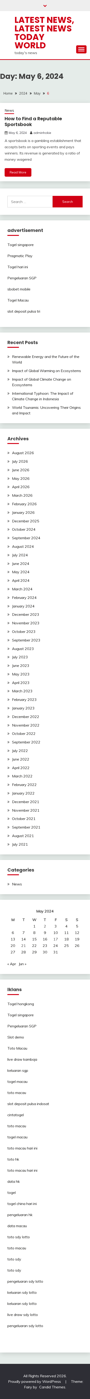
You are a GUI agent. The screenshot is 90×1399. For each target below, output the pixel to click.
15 (34, 939)
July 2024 (20, 555)
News (9, 110)
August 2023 (23, 648)
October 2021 (24, 818)
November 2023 (25, 623)
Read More (18, 172)
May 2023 (21, 674)
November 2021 (25, 810)
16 (45, 939)
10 (55, 932)
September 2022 (26, 742)
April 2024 (21, 580)
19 (77, 939)
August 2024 (23, 546)
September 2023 (26, 640)
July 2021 (20, 844)
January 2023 (23, 708)
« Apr (11, 963)
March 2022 (22, 776)
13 (13, 939)
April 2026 (21, 486)
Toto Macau (17, 1048)
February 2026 (24, 504)
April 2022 (21, 767)
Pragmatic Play (20, 255)
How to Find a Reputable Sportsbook (33, 121)
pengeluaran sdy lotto (25, 1325)
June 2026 (20, 470)
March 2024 (22, 589)
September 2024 (26, 538)
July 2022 (20, 750)
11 (66, 932)
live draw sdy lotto (22, 1314)
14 (23, 939)
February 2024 (24, 597)
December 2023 (25, 614)
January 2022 (23, 793)
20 (13, 945)
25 (66, 945)
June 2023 (20, 665)
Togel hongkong (20, 1003)
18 (66, 939)
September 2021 (26, 827)
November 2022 (25, 725)
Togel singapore (20, 244)
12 (77, 932)
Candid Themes (52, 1387)
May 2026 (21, 478)
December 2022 (25, 716)
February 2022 (24, 784)
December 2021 (25, 801)
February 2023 (24, 699)
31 (55, 952)
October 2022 (24, 733)
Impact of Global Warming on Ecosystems (46, 370)
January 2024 (23, 606)
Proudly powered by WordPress (35, 1381)
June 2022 (20, 759)
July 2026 (20, 461)
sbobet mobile (18, 289)
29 (34, 952)
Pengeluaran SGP (21, 278)
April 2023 (21, 682)
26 (77, 945)
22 (34, 945)
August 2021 (23, 835)
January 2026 (23, 512)
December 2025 (25, 521)
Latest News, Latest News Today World (44, 32)
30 (45, 952)
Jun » (22, 963)
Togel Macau (18, 300)
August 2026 (23, 452)
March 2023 (22, 691)
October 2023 (24, 631)
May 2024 (21, 572)
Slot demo (15, 1037)
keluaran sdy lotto (22, 1292)
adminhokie (42, 133)
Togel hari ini (17, 267)
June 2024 (20, 563)
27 (13, 952)
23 (45, 945)
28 (23, 952)
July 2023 (20, 657)
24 (55, 945)
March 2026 (22, 495)
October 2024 (24, 529)
